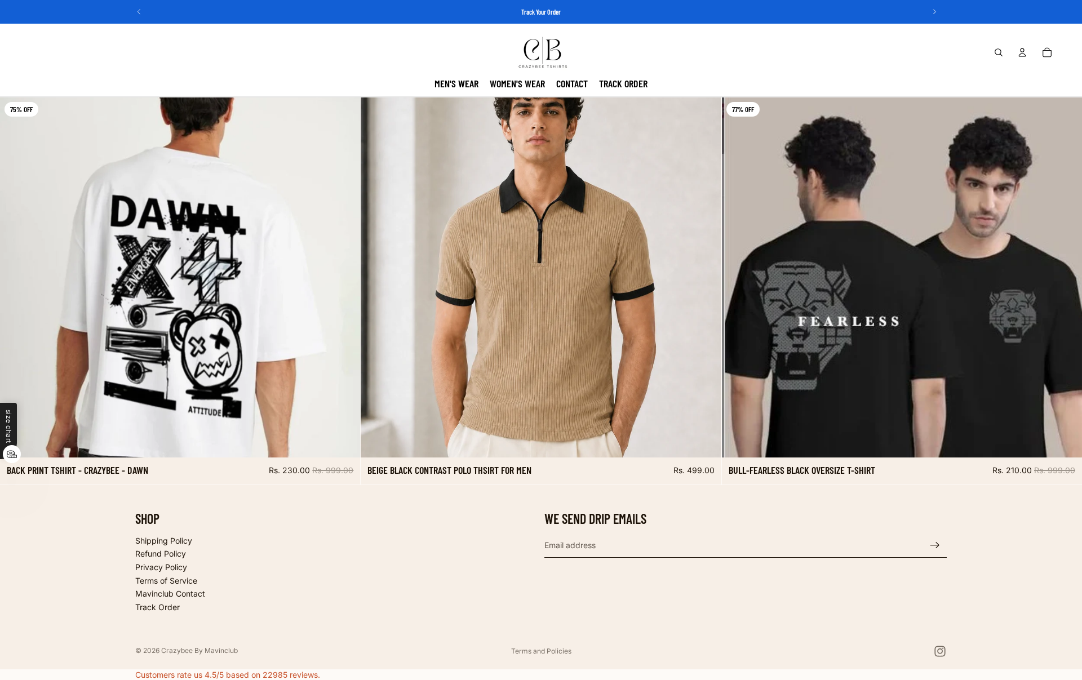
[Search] (998, 52)
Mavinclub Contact (170, 594)
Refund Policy (160, 554)
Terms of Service (166, 580)
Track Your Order (541, 12)
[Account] (1022, 52)
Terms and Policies (541, 651)
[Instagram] (940, 651)
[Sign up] (935, 545)
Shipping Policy (163, 540)
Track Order (157, 607)
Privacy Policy (161, 567)
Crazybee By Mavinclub (199, 650)
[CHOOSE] (343, 440)
